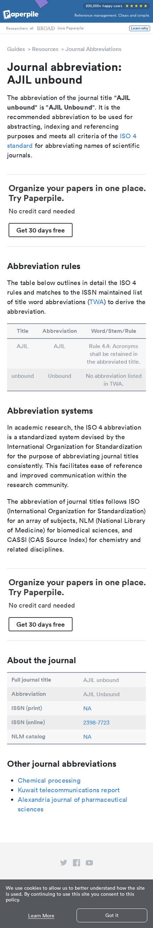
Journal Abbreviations (93, 48)
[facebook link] (76, 864)
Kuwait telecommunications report (69, 790)
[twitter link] (64, 864)
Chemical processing (49, 780)
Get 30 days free (40, 230)
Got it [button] (111, 915)
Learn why (139, 28)
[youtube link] (89, 864)
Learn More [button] (41, 916)
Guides (16, 48)
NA (87, 708)
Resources (45, 48)
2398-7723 (96, 722)
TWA (96, 302)
